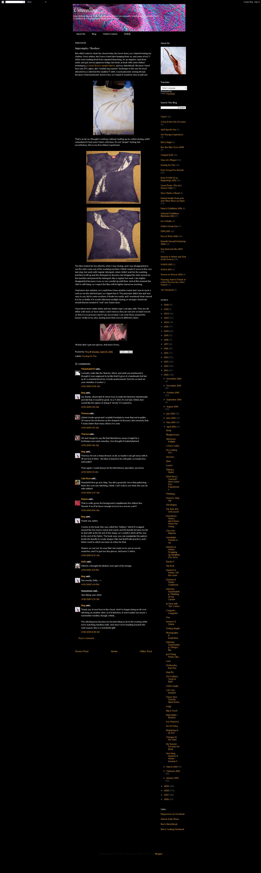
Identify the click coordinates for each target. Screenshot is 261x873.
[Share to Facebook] (128, 352)
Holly (83, 561)
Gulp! (168, 706)
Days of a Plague (169, 160)
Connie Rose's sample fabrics (101, 65)
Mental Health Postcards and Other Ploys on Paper (173, 199)
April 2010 (171, 427)
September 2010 (174, 399)
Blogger (158, 854)
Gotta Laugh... (172, 686)
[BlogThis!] (123, 352)
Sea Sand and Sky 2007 (172, 249)
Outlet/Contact (110, 34)
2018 (166, 340)
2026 (166, 305)
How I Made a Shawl (170, 193)
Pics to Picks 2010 (169, 236)
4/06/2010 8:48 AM (90, 632)
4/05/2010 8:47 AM (90, 555)
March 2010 (172, 767)
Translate (170, 94)
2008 (166, 790)
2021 (166, 326)
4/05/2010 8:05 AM (90, 510)
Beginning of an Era (172, 731)
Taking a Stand (170, 470)
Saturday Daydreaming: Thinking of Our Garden (173, 594)
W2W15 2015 (166, 264)
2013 (166, 362)
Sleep (168, 430)
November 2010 (174, 385)
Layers (169, 465)
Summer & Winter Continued (172, 582)
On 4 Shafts (166, 221)
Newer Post (81, 651)
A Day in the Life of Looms (173, 122)
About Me (80, 34)
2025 (166, 309)
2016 (166, 348)
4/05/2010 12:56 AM (90, 386)
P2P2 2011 (165, 231)
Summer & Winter (171, 622)
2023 (166, 318)
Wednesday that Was (171, 666)
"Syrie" (164, 117)
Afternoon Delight (171, 440)
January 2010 (172, 778)
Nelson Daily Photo (170, 819)
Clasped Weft (167, 155)
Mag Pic (170, 672)
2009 (166, 786)
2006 (166, 799)
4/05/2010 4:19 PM (90, 570)
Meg (83, 393)
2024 (166, 313)
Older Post (146, 651)
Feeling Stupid (173, 628)
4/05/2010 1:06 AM (90, 445)
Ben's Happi (166, 142)
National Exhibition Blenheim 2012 (170, 214)
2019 (166, 335)
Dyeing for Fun (89, 356)
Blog (94, 34)
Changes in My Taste (171, 738)
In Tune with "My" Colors (173, 605)
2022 (166, 322)
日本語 (127, 34)
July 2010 (171, 413)
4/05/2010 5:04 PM (90, 584)
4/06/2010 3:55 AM (90, 599)
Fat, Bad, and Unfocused (172, 510)
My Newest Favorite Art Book (172, 746)
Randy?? (170, 561)
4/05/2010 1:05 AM (90, 428)
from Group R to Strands (172, 170)
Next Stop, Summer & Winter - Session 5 (172, 757)
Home (114, 651)
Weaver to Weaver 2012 (171, 274)
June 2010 (171, 418)
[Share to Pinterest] (131, 352)
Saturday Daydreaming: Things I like (173, 646)
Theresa (85, 413)
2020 (166, 331)
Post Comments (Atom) (120, 659)
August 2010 (172, 406)
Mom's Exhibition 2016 (171, 208)
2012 (166, 366)
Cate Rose (86, 478)
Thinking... (171, 494)
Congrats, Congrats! (172, 611)
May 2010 (171, 422)
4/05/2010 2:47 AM (90, 493)
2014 (166, 357)
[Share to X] (126, 352)
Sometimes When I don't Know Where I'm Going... (172, 521)
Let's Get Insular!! (171, 691)
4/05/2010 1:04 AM (90, 407)
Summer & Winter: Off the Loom (172, 573)
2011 (166, 370)
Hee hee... (170, 457)
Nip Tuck (170, 566)
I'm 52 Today (172, 726)
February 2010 (173, 771)
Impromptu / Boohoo (172, 716)
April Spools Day (168, 129)
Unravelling (85, 10)
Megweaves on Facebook (173, 814)
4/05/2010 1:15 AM (89, 472)
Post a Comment (86, 638)
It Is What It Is (172, 722)
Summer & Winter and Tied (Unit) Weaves (173, 258)
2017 (166, 344)
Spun (168, 461)
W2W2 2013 (166, 269)
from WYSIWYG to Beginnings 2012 (169, 179)
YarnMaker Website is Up (172, 540)
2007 (166, 795)
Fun (168, 617)
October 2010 (173, 392)
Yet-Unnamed (167, 290)
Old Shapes (171, 505)
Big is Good (171, 711)
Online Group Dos (169, 226)
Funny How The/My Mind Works (172, 699)
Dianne (84, 499)
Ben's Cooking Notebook (172, 829)
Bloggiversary (172, 434)
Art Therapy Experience (172, 134)
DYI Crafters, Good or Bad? (172, 679)
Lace (168, 661)
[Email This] (121, 352)
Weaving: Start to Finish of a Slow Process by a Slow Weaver (173, 282)
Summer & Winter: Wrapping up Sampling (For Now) (173, 552)
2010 (166, 375)
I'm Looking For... (171, 451)
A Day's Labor (172, 446)
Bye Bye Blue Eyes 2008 (172, 147)
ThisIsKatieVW (88, 369)
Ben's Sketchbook (169, 824)
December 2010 (174, 379)
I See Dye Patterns (171, 531)
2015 (166, 353)
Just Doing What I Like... (173, 655)
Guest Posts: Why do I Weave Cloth (171, 186)
